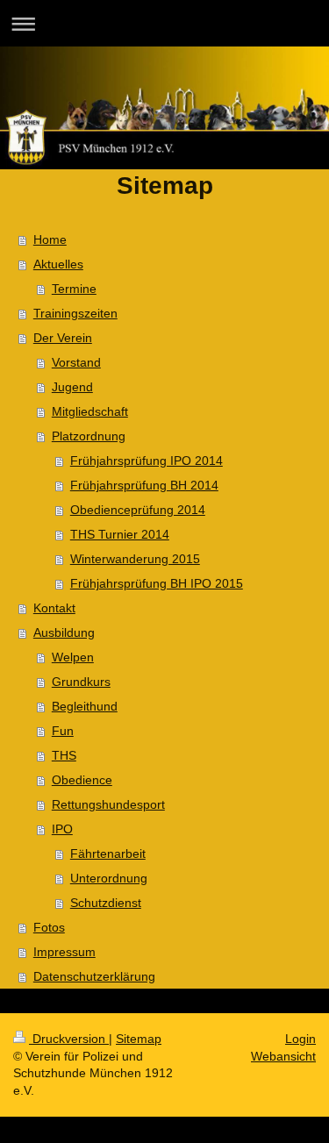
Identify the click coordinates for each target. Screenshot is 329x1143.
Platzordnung (88, 436)
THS (64, 755)
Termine (74, 289)
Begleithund (85, 706)
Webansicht (283, 1056)
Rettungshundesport (108, 804)
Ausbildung (64, 632)
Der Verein (62, 338)
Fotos (49, 927)
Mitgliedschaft (90, 411)
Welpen (73, 657)
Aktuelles (58, 264)
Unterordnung (108, 878)
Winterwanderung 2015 (135, 559)
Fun (63, 731)
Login (300, 1039)
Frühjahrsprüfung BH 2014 (144, 485)
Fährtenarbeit (108, 854)
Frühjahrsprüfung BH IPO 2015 (156, 583)
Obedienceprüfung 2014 (137, 510)
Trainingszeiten (75, 313)
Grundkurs (81, 682)
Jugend (72, 387)
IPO (62, 829)
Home (50, 239)
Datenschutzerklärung (94, 976)
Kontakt (54, 608)
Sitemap (138, 1039)
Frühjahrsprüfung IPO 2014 (146, 461)
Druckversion (69, 1039)
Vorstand (76, 362)
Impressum (64, 952)
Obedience (82, 780)
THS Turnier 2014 (119, 534)
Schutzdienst (105, 903)
